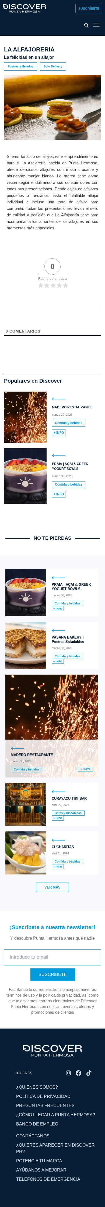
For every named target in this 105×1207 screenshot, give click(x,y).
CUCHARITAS (63, 847)
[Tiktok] (89, 1073)
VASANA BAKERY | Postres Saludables (68, 639)
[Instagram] (68, 1073)
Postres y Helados (20, 66)
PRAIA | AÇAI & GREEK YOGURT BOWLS (71, 587)
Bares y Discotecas (68, 813)
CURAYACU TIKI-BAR (69, 798)
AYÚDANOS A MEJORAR (41, 1170)
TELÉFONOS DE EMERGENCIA (48, 1179)
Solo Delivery (53, 66)
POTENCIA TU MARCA (39, 1161)
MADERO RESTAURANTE (72, 407)
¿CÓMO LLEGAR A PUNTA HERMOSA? (55, 1114)
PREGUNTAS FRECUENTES (45, 1105)
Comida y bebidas (68, 423)
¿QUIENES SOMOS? (37, 1087)
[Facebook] (78, 1073)
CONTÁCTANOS (33, 1136)
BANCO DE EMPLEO (37, 1124)
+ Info (59, 433)
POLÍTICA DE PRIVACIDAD (43, 1096)
